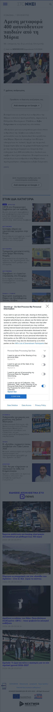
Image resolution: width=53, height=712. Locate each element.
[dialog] (26, 356)
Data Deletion (12, 405)
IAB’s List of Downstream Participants (29, 343)
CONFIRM (15, 396)
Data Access (26, 405)
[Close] (48, 307)
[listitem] (26, 350)
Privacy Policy (40, 405)
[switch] (43, 356)
